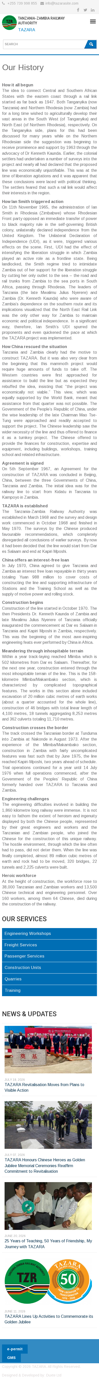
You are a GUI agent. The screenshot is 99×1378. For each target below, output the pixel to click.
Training (13, 990)
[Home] (9, 23)
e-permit (15, 1349)
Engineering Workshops (28, 933)
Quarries (13, 979)
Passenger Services (24, 956)
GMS (11, 1358)
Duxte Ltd (53, 1375)
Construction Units (23, 967)
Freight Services (21, 945)
